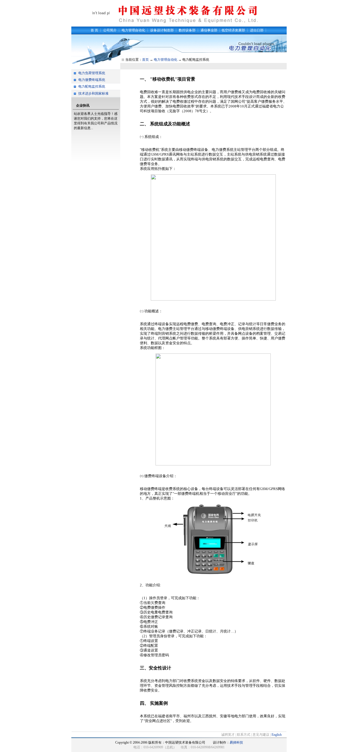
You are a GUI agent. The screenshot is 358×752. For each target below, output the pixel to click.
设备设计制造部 (162, 30)
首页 (145, 60)
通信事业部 (209, 30)
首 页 (94, 30)
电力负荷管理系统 (91, 73)
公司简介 (110, 30)
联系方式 (243, 735)
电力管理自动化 (133, 30)
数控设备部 (187, 30)
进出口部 (256, 30)
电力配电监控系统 (91, 86)
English (277, 735)
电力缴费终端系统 (91, 80)
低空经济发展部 (233, 30)
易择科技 (236, 742)
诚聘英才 (228, 735)
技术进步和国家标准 (93, 93)
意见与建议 (261, 735)
